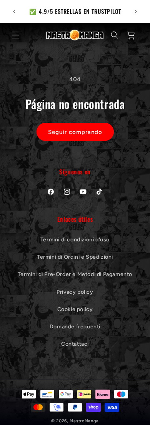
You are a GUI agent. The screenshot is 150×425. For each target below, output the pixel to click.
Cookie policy (75, 309)
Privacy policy (75, 292)
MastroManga (84, 420)
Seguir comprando (75, 132)
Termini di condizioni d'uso (75, 239)
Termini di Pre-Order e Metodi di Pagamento (75, 274)
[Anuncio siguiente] (135, 11)
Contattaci (75, 344)
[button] (15, 35)
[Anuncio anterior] (14, 11)
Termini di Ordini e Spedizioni (75, 257)
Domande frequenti (75, 326)
